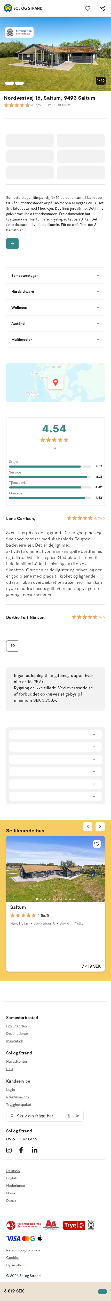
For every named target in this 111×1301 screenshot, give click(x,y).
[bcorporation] (92, 1229)
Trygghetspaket (18, 1104)
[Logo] (21, 8)
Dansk (11, 1200)
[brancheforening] (24, 1229)
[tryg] (75, 1229)
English (11, 1178)
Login (10, 1089)
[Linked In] (38, 1150)
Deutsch (13, 1171)
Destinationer (17, 1033)
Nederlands (15, 1185)
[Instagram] (12, 1150)
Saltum (18, 907)
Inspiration (14, 1041)
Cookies (12, 1257)
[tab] (37, 899)
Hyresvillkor (15, 1265)
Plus (9, 1069)
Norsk (10, 1193)
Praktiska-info (17, 1097)
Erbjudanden (16, 1026)
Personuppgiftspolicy (23, 1250)
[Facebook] (25, 1150)
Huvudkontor (16, 1061)
